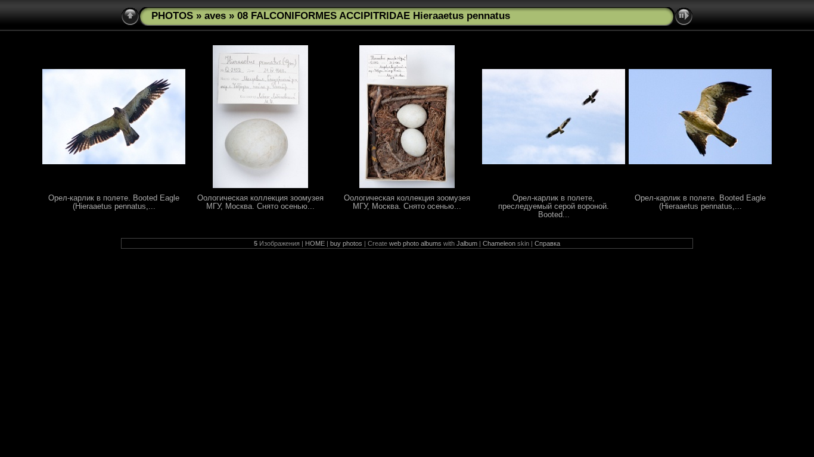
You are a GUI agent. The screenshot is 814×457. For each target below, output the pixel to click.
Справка (547, 243)
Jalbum (466, 243)
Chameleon (499, 243)
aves (215, 15)
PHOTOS (172, 15)
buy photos (346, 243)
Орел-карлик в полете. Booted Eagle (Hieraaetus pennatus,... (113, 202)
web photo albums (415, 243)
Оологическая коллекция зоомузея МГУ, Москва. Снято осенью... (260, 202)
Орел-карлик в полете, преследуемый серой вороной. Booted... (553, 206)
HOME (315, 243)
